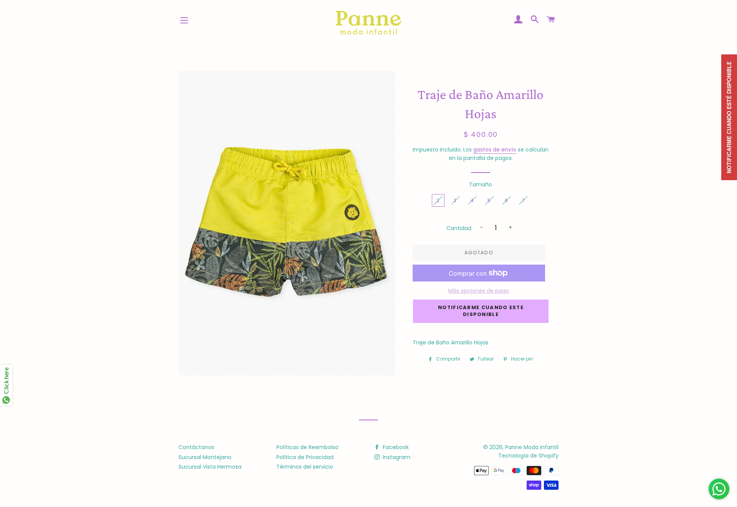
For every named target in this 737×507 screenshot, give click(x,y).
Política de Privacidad (305, 457)
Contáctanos (196, 447)
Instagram (395, 457)
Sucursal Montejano (204, 457)
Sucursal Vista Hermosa (209, 467)
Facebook (395, 447)
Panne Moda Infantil (532, 447)
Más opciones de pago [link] (478, 291)
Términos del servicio (304, 467)
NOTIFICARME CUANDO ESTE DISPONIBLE (481, 311)
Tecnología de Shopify (528, 455)
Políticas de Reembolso (307, 447)
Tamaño (480, 184)
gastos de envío (494, 149)
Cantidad (458, 228)
